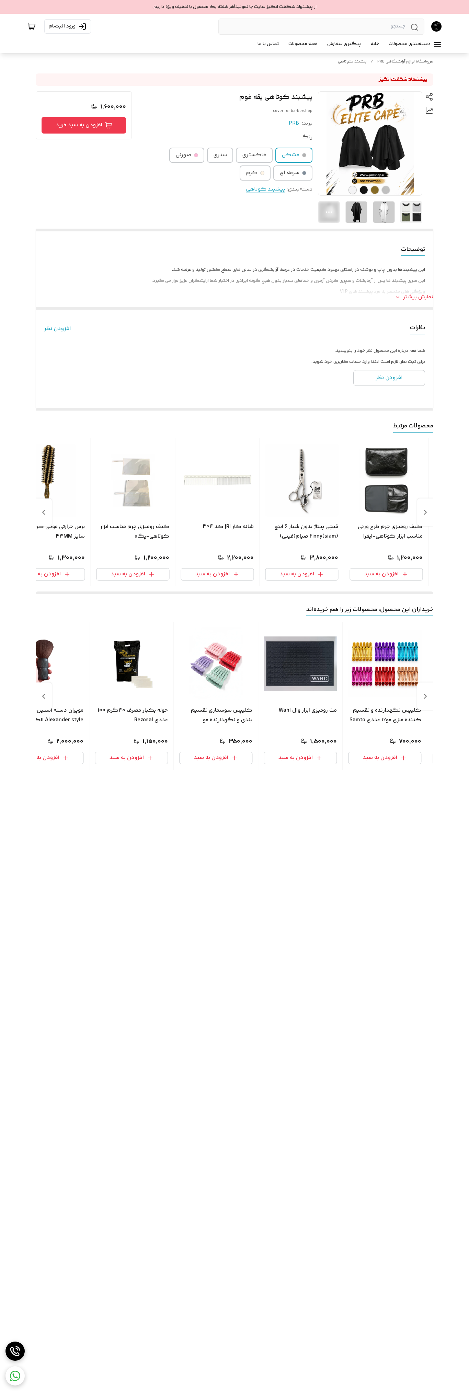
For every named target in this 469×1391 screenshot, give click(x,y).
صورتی (183, 155)
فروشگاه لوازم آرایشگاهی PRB (405, 61)
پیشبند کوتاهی (352, 61)
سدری (220, 155)
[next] (43, 512)
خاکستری (254, 155)
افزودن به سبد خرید (79, 125)
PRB (294, 123)
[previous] (425, 512)
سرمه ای (289, 173)
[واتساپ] (15, 1376)
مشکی (290, 155)
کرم (252, 173)
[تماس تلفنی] (15, 1351)
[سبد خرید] (31, 26)
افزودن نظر (57, 329)
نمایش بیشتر (418, 297)
